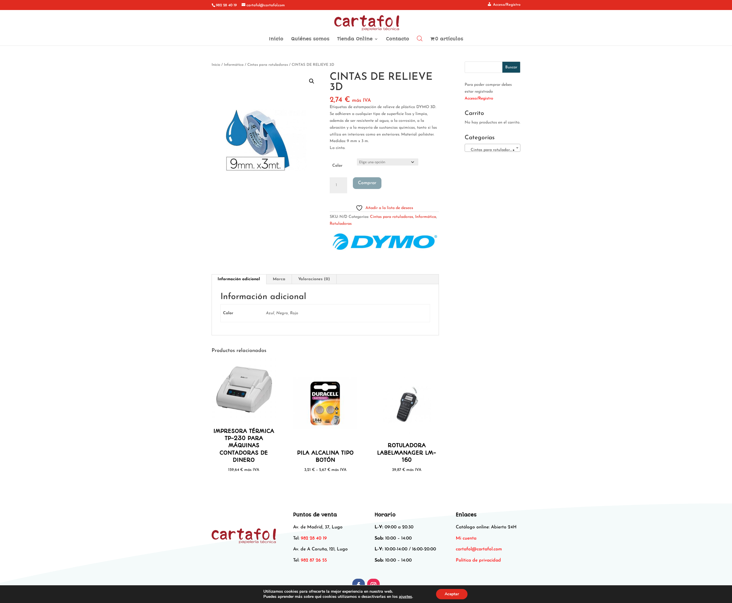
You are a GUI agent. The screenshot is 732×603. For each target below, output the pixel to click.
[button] (312, 81)
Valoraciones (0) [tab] (314, 279)
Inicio (276, 39)
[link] (479, 549)
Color (337, 166)
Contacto (397, 39)
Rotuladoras (341, 224)
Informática (234, 65)
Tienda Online (355, 39)
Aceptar (452, 594)
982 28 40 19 (226, 5)
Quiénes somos (310, 39)
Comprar (367, 183)
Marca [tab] (279, 279)
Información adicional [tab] (239, 279)
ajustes (405, 596)
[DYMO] (384, 243)
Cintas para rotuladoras (267, 65)
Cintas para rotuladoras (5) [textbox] (493, 150)
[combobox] (492, 148)
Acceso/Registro (479, 98)
